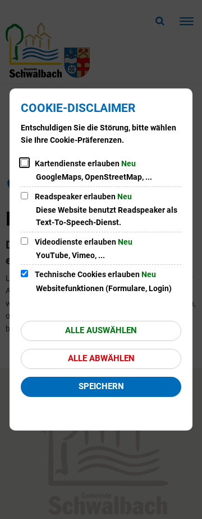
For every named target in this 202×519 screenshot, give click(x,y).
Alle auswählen (101, 330)
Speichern (101, 386)
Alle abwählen (101, 358)
